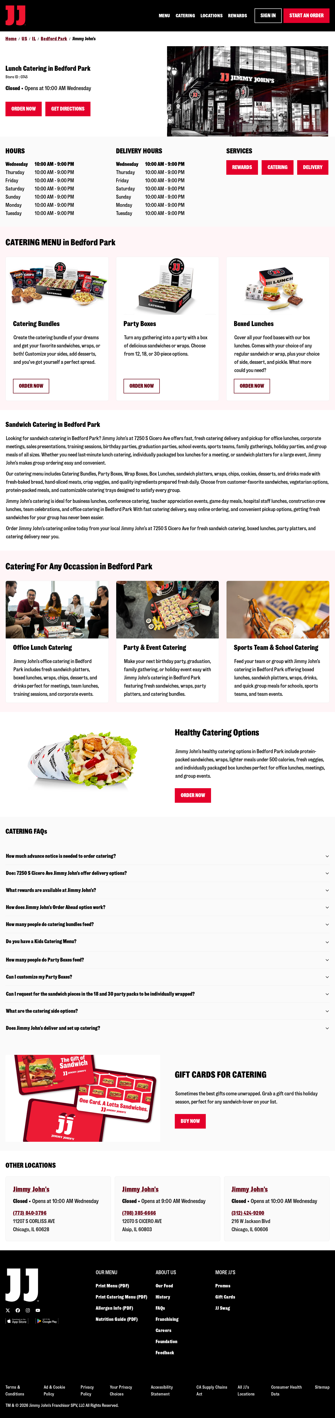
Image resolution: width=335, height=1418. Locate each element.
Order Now (23, 108)
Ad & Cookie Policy (54, 1390)
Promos (222, 1285)
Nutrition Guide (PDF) (117, 1319)
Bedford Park (54, 38)
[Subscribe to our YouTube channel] (38, 1310)
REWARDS (237, 15)
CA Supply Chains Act (211, 1390)
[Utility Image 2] (47, 1321)
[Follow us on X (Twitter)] (7, 1310)
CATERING (185, 15)
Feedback (165, 1352)
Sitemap (322, 1387)
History (163, 1296)
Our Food (164, 1285)
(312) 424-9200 (248, 1213)
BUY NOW (190, 1121)
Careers (164, 1330)
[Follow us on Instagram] (28, 1310)
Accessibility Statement (162, 1390)
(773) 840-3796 (29, 1213)
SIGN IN (268, 15)
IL (34, 38)
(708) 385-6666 (139, 1213)
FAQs (160, 1308)
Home (11, 38)
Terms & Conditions (14, 1390)
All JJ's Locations (246, 1390)
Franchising (167, 1319)
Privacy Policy (87, 1390)
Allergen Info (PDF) (114, 1308)
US (24, 38)
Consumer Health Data (286, 1390)
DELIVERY (312, 167)
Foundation (167, 1341)
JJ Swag (222, 1308)
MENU (164, 15)
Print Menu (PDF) (112, 1285)
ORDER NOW (31, 386)
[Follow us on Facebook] (17, 1310)
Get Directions (68, 108)
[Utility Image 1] (16, 1321)
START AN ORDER (306, 15)
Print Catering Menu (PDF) (121, 1296)
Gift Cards (225, 1296)
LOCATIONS (212, 15)
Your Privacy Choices (121, 1390)
